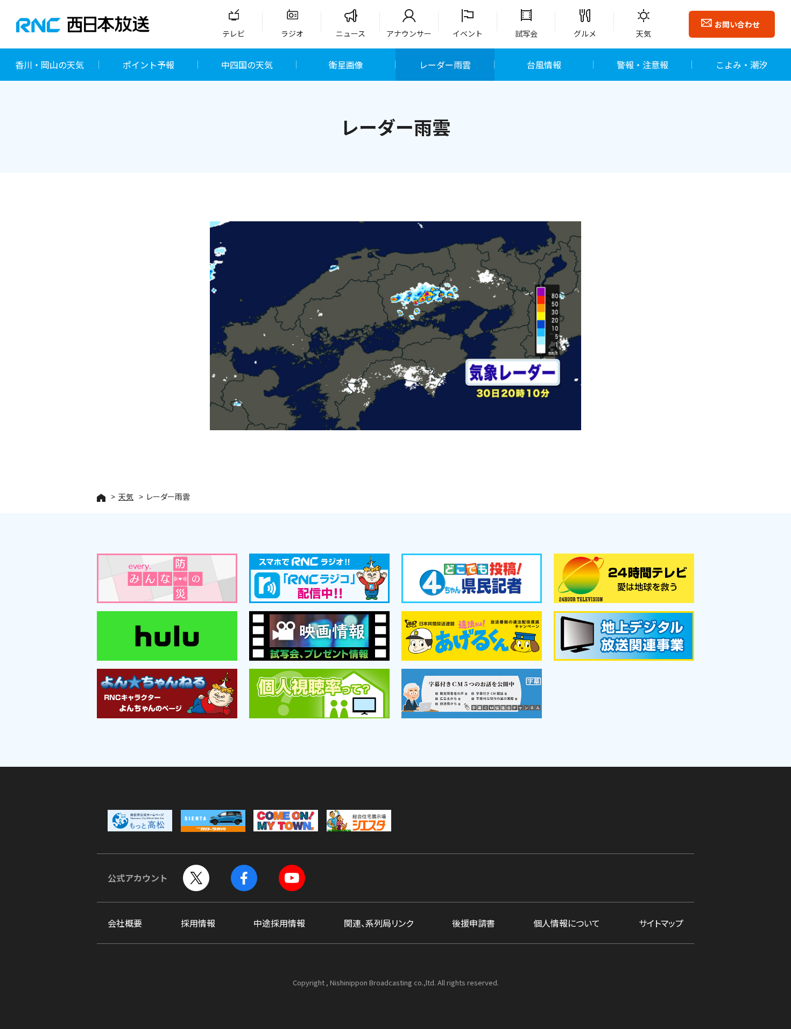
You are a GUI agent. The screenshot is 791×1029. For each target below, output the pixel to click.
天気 (643, 33)
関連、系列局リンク (378, 922)
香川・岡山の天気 (49, 64)
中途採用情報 (279, 922)
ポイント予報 (148, 64)
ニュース (350, 33)
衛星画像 (346, 64)
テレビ (233, 33)
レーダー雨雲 (445, 64)
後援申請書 (473, 922)
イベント (468, 33)
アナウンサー (409, 33)
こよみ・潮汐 (741, 64)
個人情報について (566, 922)
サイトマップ (661, 922)
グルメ (585, 33)
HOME (101, 498)
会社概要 (125, 922)
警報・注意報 (642, 64)
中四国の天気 (247, 64)
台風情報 (544, 64)
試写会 (526, 33)
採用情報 (198, 922)
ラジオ (292, 33)
